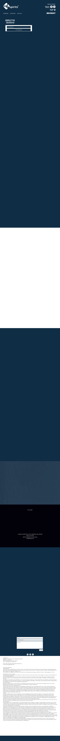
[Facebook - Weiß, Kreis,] (51, 6)
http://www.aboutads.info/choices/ (46, 699)
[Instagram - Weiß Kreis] (54, 6)
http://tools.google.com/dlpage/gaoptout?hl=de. (44, 716)
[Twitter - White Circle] (30, 654)
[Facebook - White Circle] (27, 654)
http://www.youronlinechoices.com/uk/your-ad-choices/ (18, 700)
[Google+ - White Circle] (33, 654)
